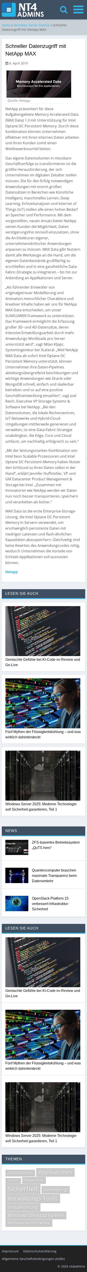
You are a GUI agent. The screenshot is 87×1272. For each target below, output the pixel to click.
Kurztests (13, 1180)
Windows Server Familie (32, 25)
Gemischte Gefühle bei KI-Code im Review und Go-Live (42, 662)
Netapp (11, 571)
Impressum (10, 1251)
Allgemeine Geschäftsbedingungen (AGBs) (33, 1259)
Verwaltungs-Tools (33, 1198)
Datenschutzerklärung (39, 1251)
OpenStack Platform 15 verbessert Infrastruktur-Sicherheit (50, 903)
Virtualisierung (23, 1207)
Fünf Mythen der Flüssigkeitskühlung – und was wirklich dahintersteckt (43, 734)
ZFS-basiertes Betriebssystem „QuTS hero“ (56, 845)
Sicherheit (23, 1188)
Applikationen (55, 1172)
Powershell (34, 1180)
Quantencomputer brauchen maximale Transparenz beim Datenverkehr (54, 875)
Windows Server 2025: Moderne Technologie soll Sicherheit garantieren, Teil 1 (41, 806)
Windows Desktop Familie (36, 1215)
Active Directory (20, 1173)
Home (6, 25)
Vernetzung (55, 1190)
